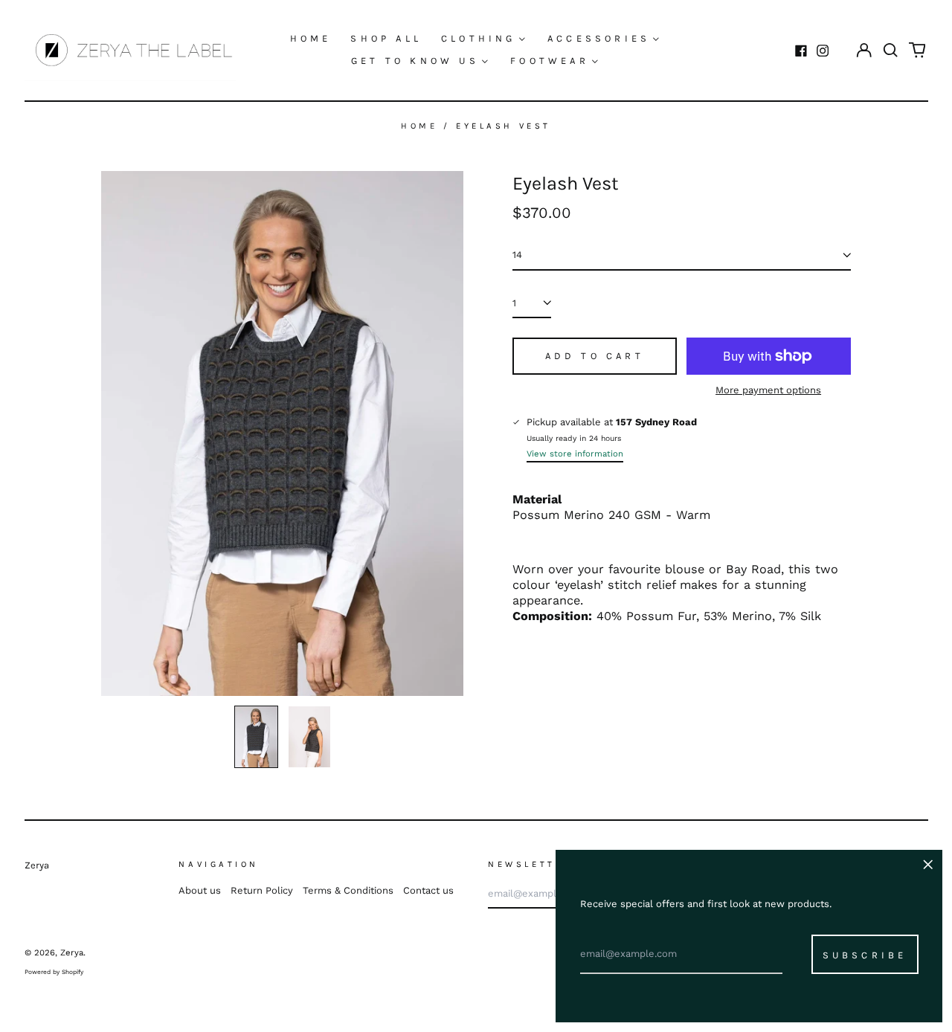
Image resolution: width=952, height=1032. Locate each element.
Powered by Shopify (54, 971)
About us (199, 890)
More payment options (768, 390)
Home (311, 38)
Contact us (428, 890)
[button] (890, 50)
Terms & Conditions (348, 890)
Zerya (37, 865)
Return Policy (262, 890)
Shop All (386, 38)
